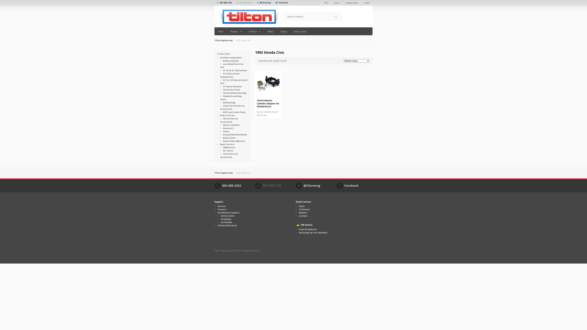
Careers (303, 215)
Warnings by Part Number (313, 232)
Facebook (283, 2)
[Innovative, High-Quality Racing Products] (246, 16)
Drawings (226, 219)
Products (234, 31)
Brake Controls (227, 115)
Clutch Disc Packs (231, 89)
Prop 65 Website (308, 229)
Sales (302, 206)
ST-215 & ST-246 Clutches (235, 70)
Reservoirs (228, 128)
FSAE (326, 2)
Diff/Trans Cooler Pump (234, 112)
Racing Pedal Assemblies (235, 134)
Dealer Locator (300, 31)
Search (336, 16)
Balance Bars (229, 138)
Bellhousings (229, 102)
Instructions (227, 215)
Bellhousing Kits (231, 61)
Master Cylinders (231, 125)
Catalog (283, 31)
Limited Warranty (227, 225)
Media (270, 31)
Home (220, 31)
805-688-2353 (226, 2)
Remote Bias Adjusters (234, 141)
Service (337, 2)
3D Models (226, 222)
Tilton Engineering (223, 40)
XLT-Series (228, 150)
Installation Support (229, 212)
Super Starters (227, 144)
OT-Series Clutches (232, 86)
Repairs (303, 212)
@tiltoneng (265, 2)
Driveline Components (231, 57)
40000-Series (229, 147)
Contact (366, 2)
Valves (226, 131)
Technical (253, 31)
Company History (352, 2)
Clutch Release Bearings (235, 93)
